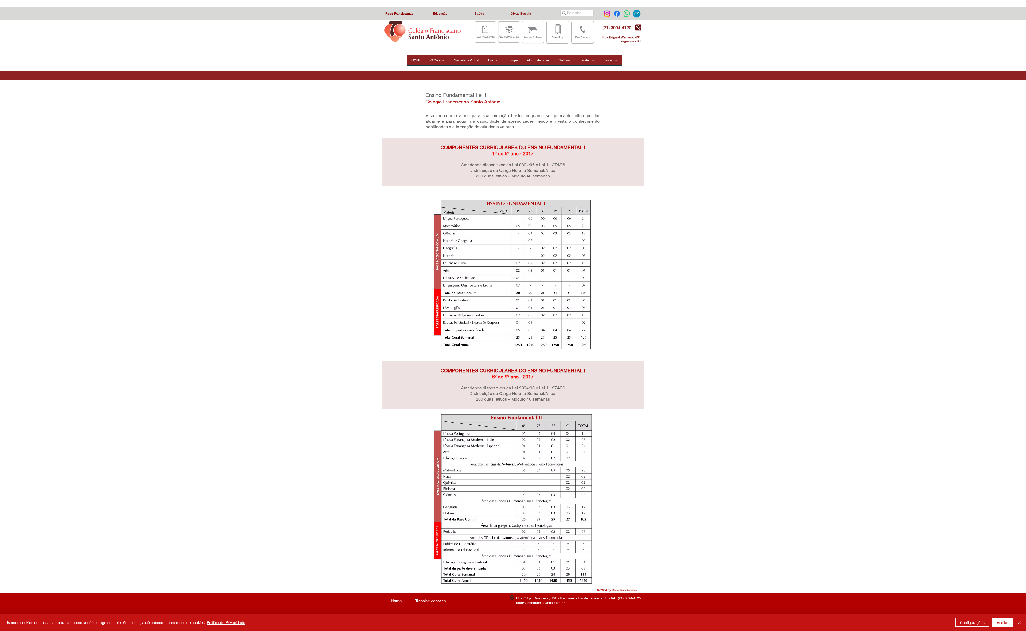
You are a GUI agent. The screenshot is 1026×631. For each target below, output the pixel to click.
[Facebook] (617, 14)
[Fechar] (1019, 622)
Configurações (972, 622)
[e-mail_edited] (637, 14)
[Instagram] (607, 14)
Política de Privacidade (226, 622)
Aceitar (1003, 622)
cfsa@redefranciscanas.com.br (540, 603)
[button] (438, 62)
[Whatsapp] (627, 14)
